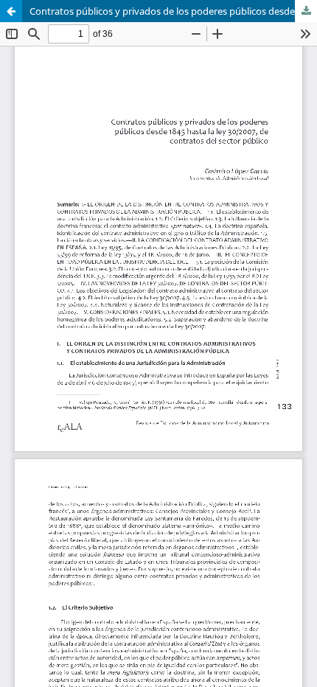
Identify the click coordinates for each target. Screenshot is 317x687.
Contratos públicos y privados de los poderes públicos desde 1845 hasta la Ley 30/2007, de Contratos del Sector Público (173, 11)
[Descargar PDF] (306, 11)
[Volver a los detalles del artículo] (11, 11)
